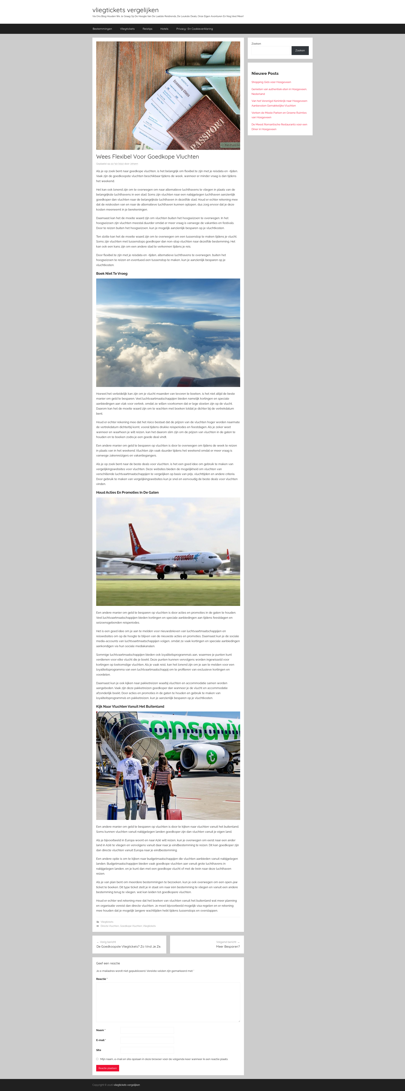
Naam (101, 1030)
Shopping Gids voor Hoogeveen (271, 82)
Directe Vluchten (110, 926)
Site (98, 1050)
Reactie (102, 979)
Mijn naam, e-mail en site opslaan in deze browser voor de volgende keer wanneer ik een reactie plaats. (164, 1059)
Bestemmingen (102, 28)
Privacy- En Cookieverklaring (194, 28)
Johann (134, 163)
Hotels (164, 28)
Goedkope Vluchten (131, 926)
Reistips (147, 28)
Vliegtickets (127, 28)
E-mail (101, 1040)
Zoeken (256, 43)
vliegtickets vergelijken (125, 10)
